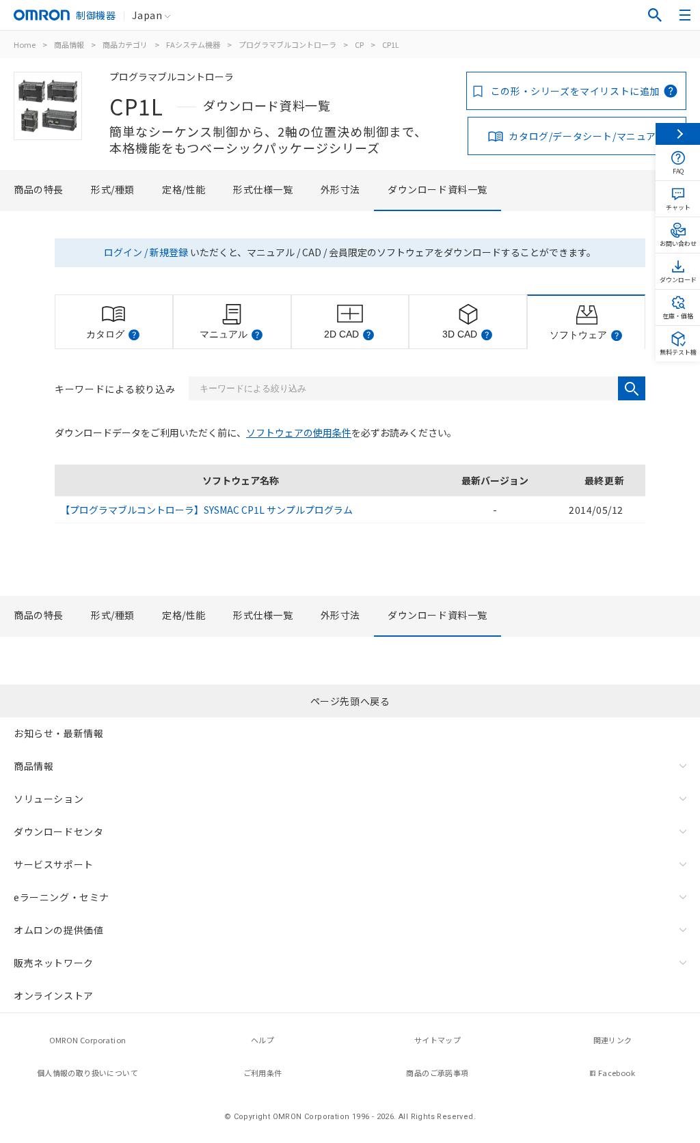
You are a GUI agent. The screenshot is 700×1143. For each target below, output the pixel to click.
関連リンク (612, 1039)
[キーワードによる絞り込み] (631, 388)
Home (25, 44)
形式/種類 (113, 189)
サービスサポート (54, 864)
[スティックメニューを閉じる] (678, 134)
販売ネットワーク (54, 962)
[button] (134, 335)
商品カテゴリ (125, 44)
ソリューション (48, 798)
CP (359, 44)
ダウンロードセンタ (58, 831)
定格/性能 (184, 189)
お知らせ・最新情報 (58, 733)
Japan (147, 15)
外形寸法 (340, 189)
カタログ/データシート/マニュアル (587, 136)
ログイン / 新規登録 (146, 252)
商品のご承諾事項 (437, 1072)
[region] (350, 494)
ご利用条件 (262, 1072)
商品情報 (69, 44)
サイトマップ (437, 1039)
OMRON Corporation (87, 1039)
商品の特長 (39, 189)
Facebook (616, 1072)
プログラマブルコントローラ (287, 44)
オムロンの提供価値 (58, 930)
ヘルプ (262, 1039)
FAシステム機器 (193, 44)
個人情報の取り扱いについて (87, 1072)
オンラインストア (54, 995)
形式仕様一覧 (263, 189)
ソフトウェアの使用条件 (298, 432)
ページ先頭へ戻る (350, 701)
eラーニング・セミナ (61, 897)
